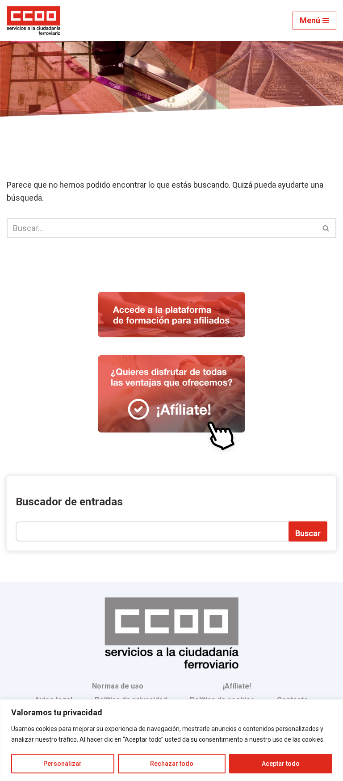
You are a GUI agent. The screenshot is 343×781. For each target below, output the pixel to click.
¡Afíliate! (237, 686)
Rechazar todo (171, 763)
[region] (171, 740)
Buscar (308, 533)
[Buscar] (326, 228)
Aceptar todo (281, 763)
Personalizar (62, 763)
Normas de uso (117, 686)
